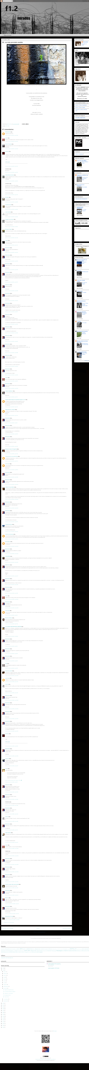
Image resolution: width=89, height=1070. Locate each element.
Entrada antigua (67, 928)
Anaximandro (8, 204)
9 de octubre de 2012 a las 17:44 (11, 461)
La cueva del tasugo (81, 351)
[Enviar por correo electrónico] (22, 124)
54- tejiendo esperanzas (8, 989)
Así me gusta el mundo (82, 331)
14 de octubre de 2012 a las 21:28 (11, 848)
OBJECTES (33, 950)
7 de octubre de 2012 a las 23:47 (11, 141)
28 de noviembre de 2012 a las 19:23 (12, 919)
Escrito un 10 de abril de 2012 (84, 178)
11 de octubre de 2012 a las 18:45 (11, 636)
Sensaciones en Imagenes (80, 185)
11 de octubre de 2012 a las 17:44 (11, 623)
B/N (21, 948)
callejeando (37, 948)
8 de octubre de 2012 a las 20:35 (11, 388)
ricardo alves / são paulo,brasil (12, 884)
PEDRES (70, 950)
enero (5, 971)
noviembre (6, 999)
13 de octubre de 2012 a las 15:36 (11, 799)
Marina (6, 684)
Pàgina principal (7, 35)
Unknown (7, 463)
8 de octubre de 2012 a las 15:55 (11, 341)
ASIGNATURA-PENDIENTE (80, 208)
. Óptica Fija (79, 291)
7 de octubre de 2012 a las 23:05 (11, 135)
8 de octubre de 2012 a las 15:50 (11, 324)
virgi (6, 663)
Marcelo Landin (8, 670)
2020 (3, 1016)
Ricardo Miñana (8, 617)
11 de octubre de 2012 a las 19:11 (11, 646)
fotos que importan (81, 311)
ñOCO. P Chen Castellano (81, 105)
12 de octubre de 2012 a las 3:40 (11, 681)
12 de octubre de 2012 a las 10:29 (11, 708)
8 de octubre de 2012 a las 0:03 (11, 166)
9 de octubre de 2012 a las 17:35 (11, 453)
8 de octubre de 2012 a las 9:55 (11, 226)
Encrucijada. (84, 187)
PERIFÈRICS (75, 950)
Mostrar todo (87, 360)
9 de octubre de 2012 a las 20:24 (11, 499)
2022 (3, 1019)
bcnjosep (79, 270)
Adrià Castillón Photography (54, 963)
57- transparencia (6, 995)
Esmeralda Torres (9, 916)
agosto (5, 984)
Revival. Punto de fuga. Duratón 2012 (85, 304)
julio (5, 982)
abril (5, 977)
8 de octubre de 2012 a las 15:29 (11, 269)
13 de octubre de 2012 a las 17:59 (11, 805)
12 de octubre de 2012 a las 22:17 (11, 765)
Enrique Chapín (8, 229)
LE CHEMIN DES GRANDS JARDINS (13, 626)
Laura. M (7, 758)
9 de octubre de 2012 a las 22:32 (11, 546)
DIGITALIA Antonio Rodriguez (81, 301)
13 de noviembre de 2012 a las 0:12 (12, 903)
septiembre (6, 986)
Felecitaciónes (3, 950)
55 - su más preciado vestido (9, 991)
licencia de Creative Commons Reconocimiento (45, 1059)
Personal (80, 950)
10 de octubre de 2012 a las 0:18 (11, 593)
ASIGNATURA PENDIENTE (81, 199)
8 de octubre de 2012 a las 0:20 (11, 172)
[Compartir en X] (25, 124)
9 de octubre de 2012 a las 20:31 (11, 521)
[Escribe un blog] (24, 124)
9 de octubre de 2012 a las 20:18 (11, 477)
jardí (23, 950)
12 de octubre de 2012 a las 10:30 (11, 718)
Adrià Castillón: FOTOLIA (53, 968)
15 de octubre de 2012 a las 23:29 (11, 864)
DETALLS (73, 948)
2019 (3, 1014)
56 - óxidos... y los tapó (8, 993)
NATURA (27, 950)
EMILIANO (7, 131)
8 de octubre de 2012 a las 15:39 (11, 290)
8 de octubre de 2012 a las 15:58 (11, 352)
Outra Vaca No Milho (81, 160)
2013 (3, 1003)
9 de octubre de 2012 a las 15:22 (11, 446)
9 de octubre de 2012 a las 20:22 (11, 484)
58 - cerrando (6, 996)
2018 (3, 1012)
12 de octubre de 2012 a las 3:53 (11, 692)
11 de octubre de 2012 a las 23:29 (11, 675)
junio (5, 980)
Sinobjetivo (7, 541)
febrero (5, 973)
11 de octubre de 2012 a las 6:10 (11, 615)
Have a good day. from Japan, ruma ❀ (13, 780)
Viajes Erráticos (8, 524)
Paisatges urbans (62, 950)
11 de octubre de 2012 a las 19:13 (11, 660)
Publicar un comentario (9, 922)
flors (14, 950)
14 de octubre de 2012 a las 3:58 (11, 821)
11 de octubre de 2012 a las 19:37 (11, 668)
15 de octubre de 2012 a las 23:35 (11, 881)
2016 (3, 1008)
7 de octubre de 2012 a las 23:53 (11, 148)
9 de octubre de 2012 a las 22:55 (11, 584)
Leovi (6, 377)
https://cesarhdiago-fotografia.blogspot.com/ (15, 399)
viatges (41, 952)
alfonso (7, 151)
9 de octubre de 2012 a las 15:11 (11, 422)
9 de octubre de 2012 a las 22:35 (11, 562)
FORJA (16, 950)
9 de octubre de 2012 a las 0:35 (11, 406)
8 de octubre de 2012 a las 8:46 (11, 209)
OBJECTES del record (42, 950)
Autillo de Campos (9, 534)
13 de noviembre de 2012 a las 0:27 (12, 913)
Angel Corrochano (9, 219)
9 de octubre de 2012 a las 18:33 (11, 469)
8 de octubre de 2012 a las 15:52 (11, 332)
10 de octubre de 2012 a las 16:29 (11, 599)
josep (6, 240)
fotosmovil (20, 950)
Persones (84, 950)
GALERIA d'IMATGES (80, 117)
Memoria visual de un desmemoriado (82, 260)
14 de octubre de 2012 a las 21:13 (11, 842)
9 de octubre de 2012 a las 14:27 (11, 415)
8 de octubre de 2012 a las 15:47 (11, 311)
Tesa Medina (8, 832)
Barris (32, 948)
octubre (5, 988)
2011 (3, 968)
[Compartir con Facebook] (26, 124)
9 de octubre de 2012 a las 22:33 (11, 553)
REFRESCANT (85, 271)
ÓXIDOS (49, 950)
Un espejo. (84, 292)
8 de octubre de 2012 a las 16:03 (11, 366)
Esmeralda (7, 247)
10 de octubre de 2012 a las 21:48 (11, 607)
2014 (3, 1005)
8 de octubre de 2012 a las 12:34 (11, 237)
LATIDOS (79, 321)
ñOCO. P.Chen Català (80, 107)
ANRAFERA (7, 556)
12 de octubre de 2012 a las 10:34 (11, 731)
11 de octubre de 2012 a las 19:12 (11, 653)
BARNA (28, 948)
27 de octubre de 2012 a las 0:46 (11, 887)
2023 (3, 1021)
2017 (3, 1010)
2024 (3, 1023)
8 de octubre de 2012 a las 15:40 (11, 300)
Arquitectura (8, 948)
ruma (6, 768)
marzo (5, 975)
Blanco (7, 897)
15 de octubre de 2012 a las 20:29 (11, 855)
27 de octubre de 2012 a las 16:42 (11, 895)
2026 (3, 1027)
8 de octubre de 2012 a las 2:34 (11, 194)
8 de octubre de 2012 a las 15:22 (11, 252)
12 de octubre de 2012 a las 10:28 (11, 700)
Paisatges (54, 950)
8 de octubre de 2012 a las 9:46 (11, 216)
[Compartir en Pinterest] (28, 124)
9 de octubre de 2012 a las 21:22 (11, 531)
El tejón (7, 197)
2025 (3, 1025)
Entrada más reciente (7, 928)
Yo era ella (84, 322)
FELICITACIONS (9, 950)
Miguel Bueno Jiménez (10, 409)
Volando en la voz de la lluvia (11, 456)
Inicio (38, 928)
